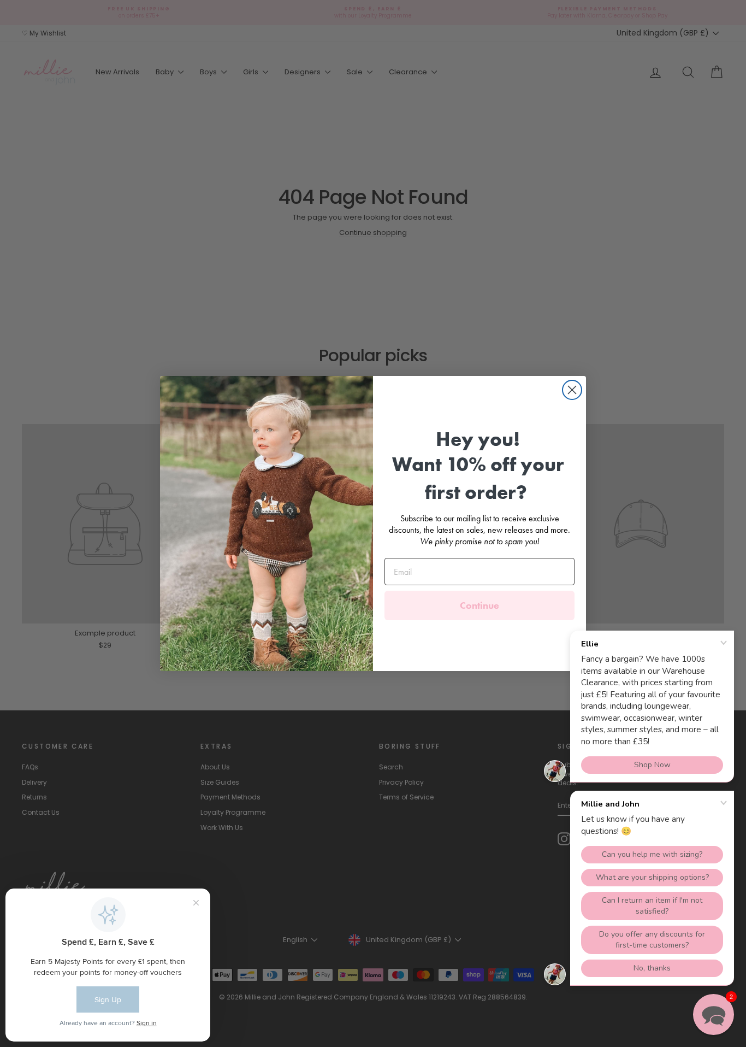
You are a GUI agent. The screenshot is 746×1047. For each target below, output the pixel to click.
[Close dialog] (572, 389)
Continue (479, 605)
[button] (713, 1014)
